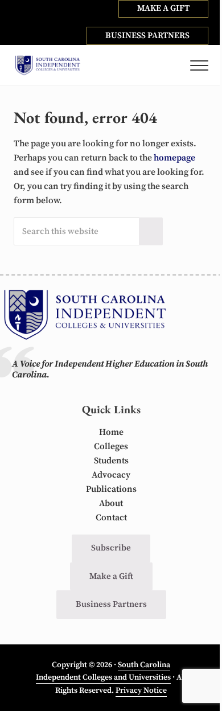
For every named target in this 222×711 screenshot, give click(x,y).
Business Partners (111, 604)
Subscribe (111, 548)
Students (111, 460)
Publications (111, 489)
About (111, 503)
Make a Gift (111, 576)
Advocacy (111, 475)
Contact (111, 517)
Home (111, 432)
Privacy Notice (141, 690)
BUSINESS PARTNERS (147, 35)
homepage (174, 158)
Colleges (111, 446)
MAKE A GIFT (163, 8)
